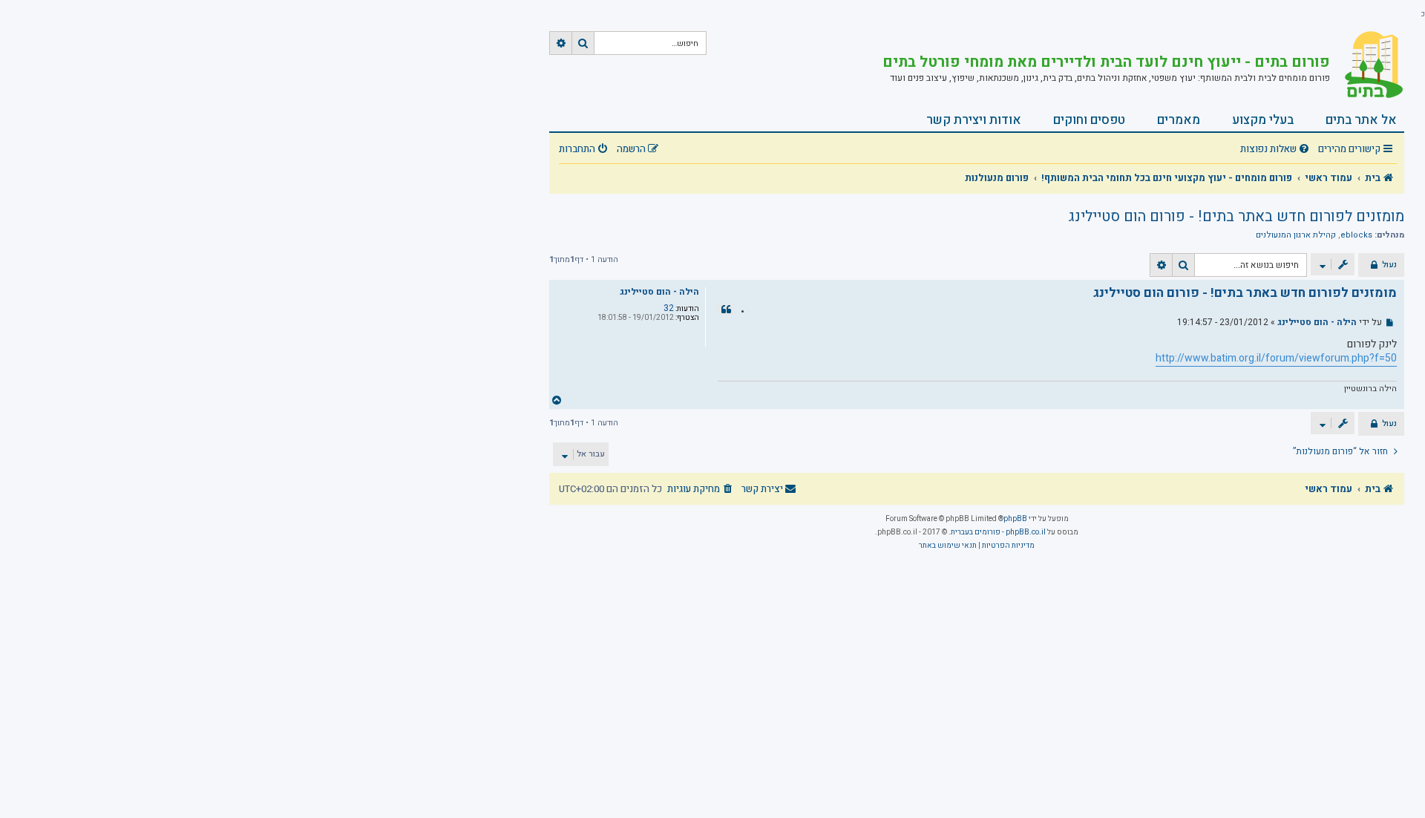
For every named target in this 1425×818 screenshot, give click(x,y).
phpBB (1015, 519)
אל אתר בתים (1361, 120)
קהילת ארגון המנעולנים (1296, 235)
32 (669, 308)
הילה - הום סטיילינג (659, 291)
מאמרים (1178, 120)
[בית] (1367, 64)
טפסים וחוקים (1089, 120)
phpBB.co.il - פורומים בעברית (998, 532)
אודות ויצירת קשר (973, 120)
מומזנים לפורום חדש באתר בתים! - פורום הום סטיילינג (1236, 216)
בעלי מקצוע (1263, 120)
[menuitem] (1276, 149)
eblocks (1356, 235)
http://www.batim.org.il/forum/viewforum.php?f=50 (1276, 358)
